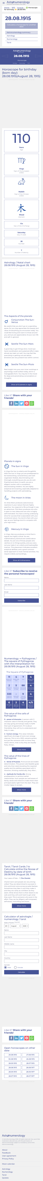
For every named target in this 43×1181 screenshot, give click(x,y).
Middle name (9, 944)
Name (6, 577)
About (4, 1150)
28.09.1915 (13, 1063)
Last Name (8, 585)
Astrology (11, 36)
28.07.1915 (30, 1063)
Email (6, 592)
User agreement (9, 1156)
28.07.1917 (30, 1076)
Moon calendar (8, 1164)
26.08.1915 (30, 1059)
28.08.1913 (13, 1068)
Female (20, 967)
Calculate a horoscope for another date (21, 26)
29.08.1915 (13, 1055)
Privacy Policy (8, 1159)
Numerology (12, 39)
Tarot (9, 43)
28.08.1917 (30, 1068)
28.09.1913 (13, 1072)
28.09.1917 (30, 1072)
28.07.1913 (13, 1076)
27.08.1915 (30, 1055)
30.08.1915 (12, 1059)
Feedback (6, 1153)
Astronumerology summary (18, 32)
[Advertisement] (21, 103)
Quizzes (5, 1178)
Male (9, 967)
